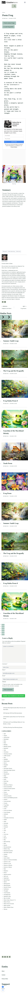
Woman (5, 909)
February (6, 794)
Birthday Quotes (7, 746)
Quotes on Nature (8, 867)
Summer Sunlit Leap (11, 341)
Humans (6, 825)
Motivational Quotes (8, 850)
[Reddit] (10, 957)
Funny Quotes (7, 812)
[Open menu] (24, 2)
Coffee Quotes (7, 755)
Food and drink (7, 801)
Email (3, 675)
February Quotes (7, 795)
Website (4, 681)
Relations (6, 870)
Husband (6, 826)
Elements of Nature (8, 784)
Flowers (5, 799)
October (5, 854)
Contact (3, 974)
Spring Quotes (7, 885)
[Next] (9, 317)
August (5, 735)
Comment (4, 664)
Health (5, 819)
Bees (5, 741)
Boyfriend (6, 748)
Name (4, 669)
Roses (5, 872)
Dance (5, 763)
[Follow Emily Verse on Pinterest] (3, 302)
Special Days (7, 880)
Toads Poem (7, 463)
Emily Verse (5, 18)
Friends (5, 803)
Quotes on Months (8, 865)
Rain (5, 868)
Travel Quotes (7, 892)
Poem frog (18, 251)
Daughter (6, 764)
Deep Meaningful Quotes (9, 770)
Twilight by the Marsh (6, 307)
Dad (5, 757)
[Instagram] (5, 957)
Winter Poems (7, 901)
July (5, 828)
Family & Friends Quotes (9, 788)
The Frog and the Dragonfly (13, 371)
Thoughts (6, 890)
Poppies (5, 856)
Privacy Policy (5, 978)
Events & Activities (8, 786)
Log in (3, 699)
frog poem (5, 251)
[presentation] (15, 329)
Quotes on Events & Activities (10, 859)
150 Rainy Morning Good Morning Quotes (12, 727)
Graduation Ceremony (9, 817)
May (5, 839)
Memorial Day (7, 841)
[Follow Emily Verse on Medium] (5, 302)
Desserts (6, 772)
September (6, 878)
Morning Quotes (7, 847)
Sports (5, 881)
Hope (5, 821)
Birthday (5, 744)
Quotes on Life (7, 861)
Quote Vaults (7, 858)
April (5, 733)
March (5, 837)
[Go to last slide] (3, 317)
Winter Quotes (7, 905)
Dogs (5, 775)
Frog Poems (23, 307)
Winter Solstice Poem (8, 907)
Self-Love (6, 876)
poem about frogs (11, 251)
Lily (4, 832)
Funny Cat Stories (8, 810)
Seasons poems (7, 874)
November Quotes (8, 852)
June (5, 830)
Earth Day (6, 781)
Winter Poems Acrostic (9, 903)
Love (5, 836)
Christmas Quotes (8, 753)
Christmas (6, 752)
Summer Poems (7, 887)
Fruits (5, 808)
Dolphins (6, 777)
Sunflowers (6, 889)
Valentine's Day (7, 896)
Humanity (6, 823)
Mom (5, 843)
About (3, 971)
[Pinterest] (7, 957)
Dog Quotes (6, 774)
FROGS (3, 12)
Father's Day (7, 790)
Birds (5, 742)
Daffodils (6, 759)
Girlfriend (6, 814)
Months (5, 845)
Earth (5, 779)
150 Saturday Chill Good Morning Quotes (12, 713)
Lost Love (6, 834)
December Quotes (8, 768)
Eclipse (5, 783)
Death (5, 766)
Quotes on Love (7, 863)
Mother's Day (7, 848)
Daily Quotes (7, 761)
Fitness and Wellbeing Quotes (10, 797)
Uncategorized (7, 894)
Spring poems (7, 883)
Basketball (6, 739)
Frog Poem (7, 493)
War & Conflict (7, 898)
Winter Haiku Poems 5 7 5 (10, 900)
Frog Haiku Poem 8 (10, 401)
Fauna (5, 792)
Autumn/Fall (6, 737)
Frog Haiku (6, 805)
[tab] (3, 625)
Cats (5, 750)
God (5, 816)
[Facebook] (3, 957)
